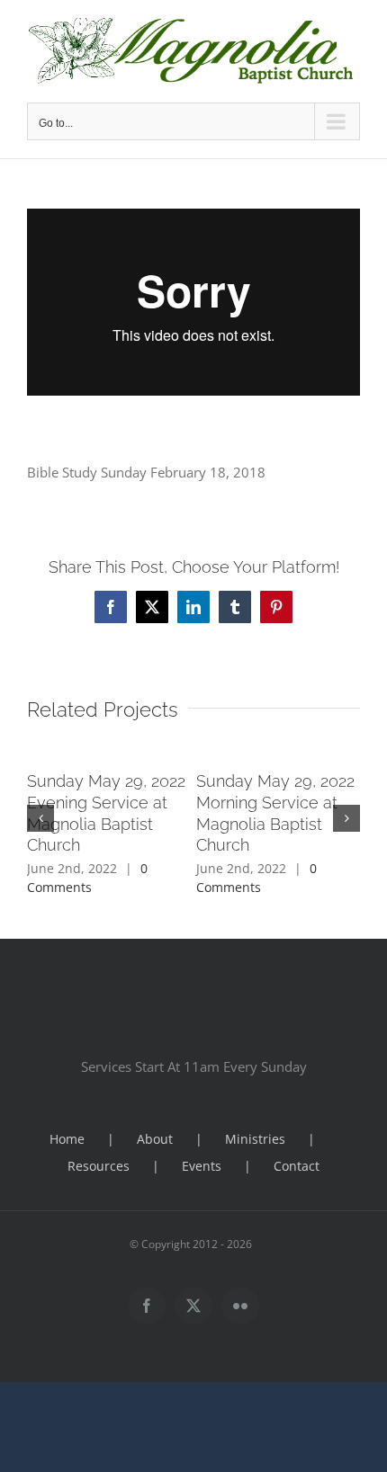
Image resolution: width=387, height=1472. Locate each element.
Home (67, 1138)
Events (201, 1165)
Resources (99, 1165)
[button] (40, 818)
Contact (297, 1165)
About (155, 1138)
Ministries (255, 1138)
